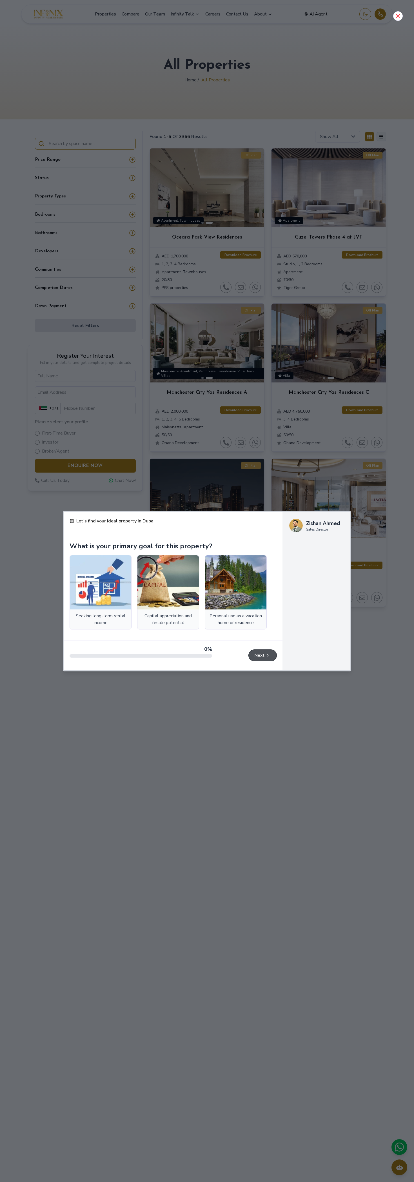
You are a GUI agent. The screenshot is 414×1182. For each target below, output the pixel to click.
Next (259, 655)
